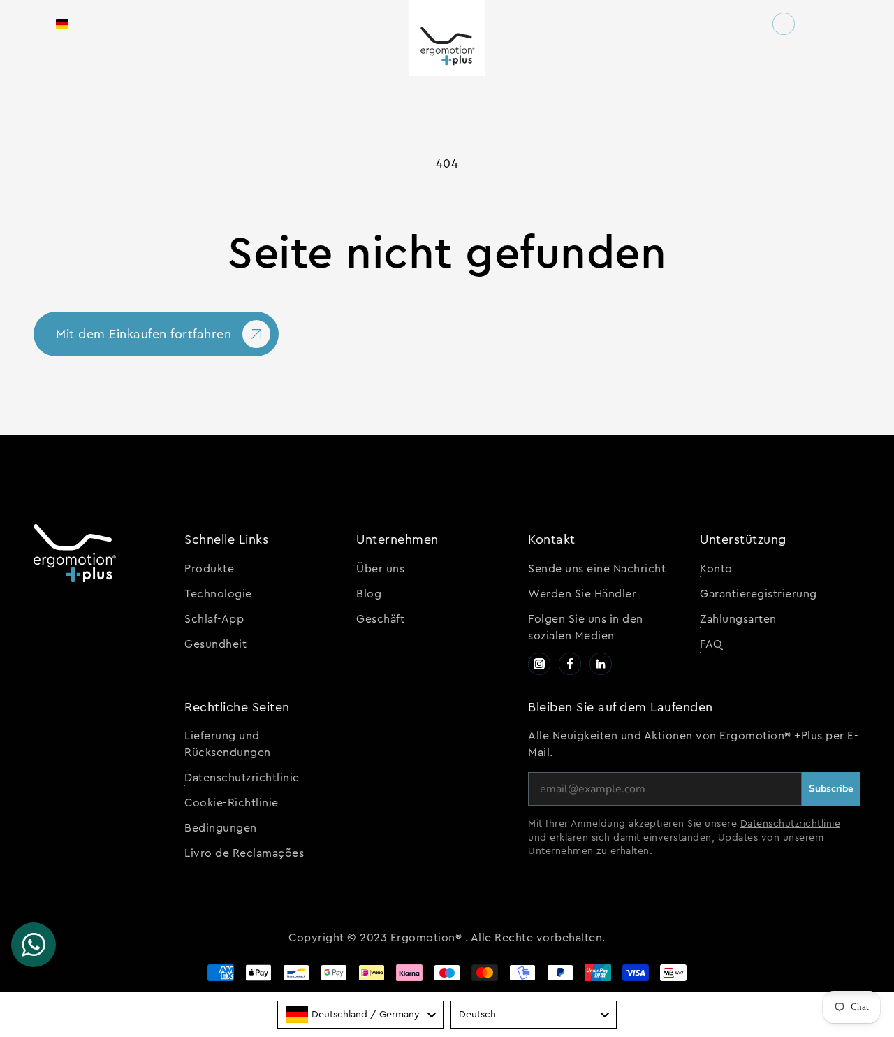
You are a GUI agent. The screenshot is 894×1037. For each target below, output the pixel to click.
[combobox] (360, 1015)
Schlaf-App (214, 619)
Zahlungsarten (738, 619)
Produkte (209, 568)
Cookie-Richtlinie (231, 802)
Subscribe (831, 788)
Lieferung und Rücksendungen (227, 744)
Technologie (218, 594)
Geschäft (380, 619)
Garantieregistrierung (758, 594)
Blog (368, 594)
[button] (78, 23)
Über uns (380, 568)
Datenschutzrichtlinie (242, 777)
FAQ (711, 644)
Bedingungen (220, 828)
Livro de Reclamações (244, 853)
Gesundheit (215, 644)
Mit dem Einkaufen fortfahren (143, 334)
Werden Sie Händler (582, 594)
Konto (716, 568)
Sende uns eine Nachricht (597, 568)
